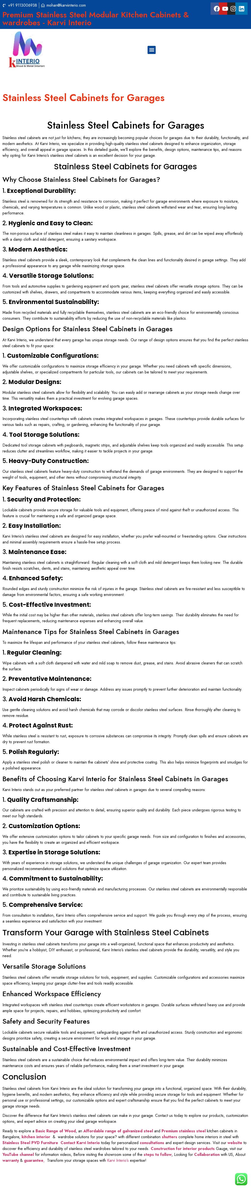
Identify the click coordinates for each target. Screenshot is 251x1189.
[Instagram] (233, 8)
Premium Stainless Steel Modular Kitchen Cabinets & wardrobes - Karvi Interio (95, 18)
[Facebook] (217, 8)
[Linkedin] (241, 8)
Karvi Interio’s (118, 1160)
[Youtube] (225, 8)
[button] (152, 50)
